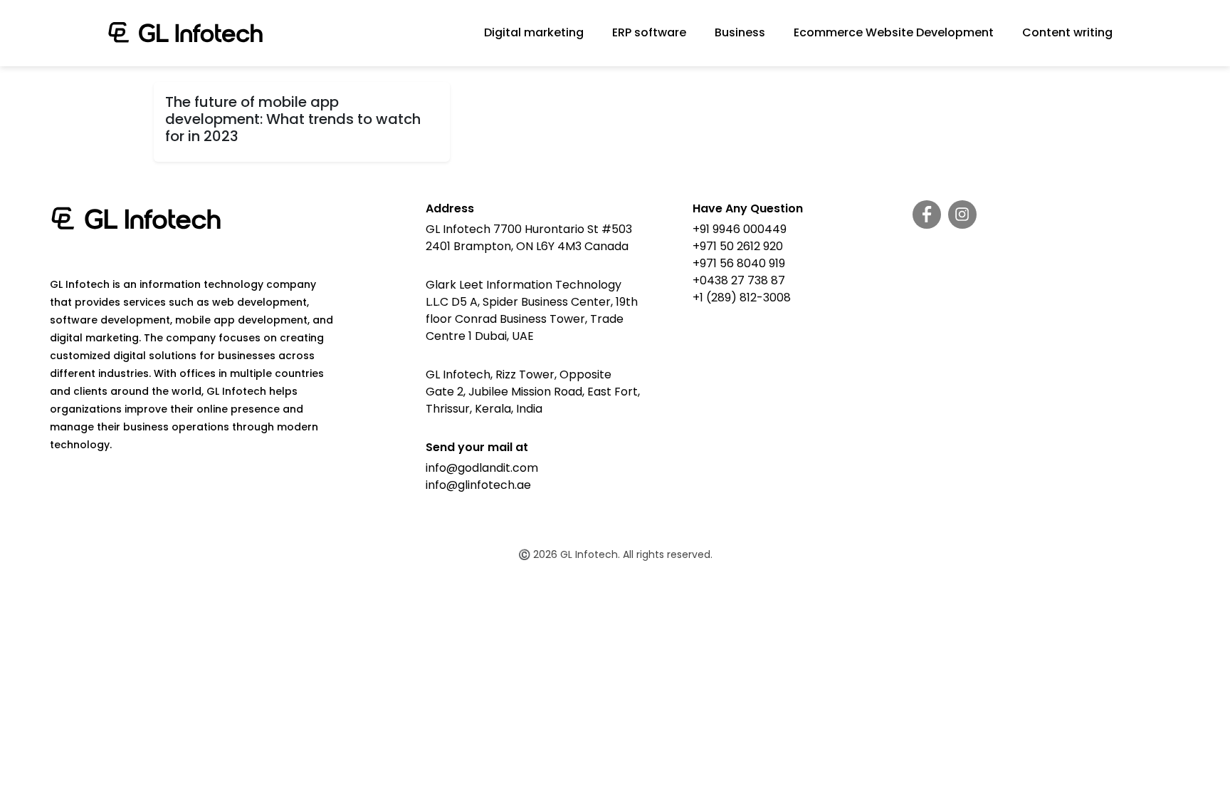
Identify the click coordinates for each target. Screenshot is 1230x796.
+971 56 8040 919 (739, 263)
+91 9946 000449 (740, 229)
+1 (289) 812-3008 (742, 297)
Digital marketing (534, 32)
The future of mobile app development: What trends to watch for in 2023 (293, 119)
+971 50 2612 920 (738, 246)
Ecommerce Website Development (894, 32)
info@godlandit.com (482, 468)
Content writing (1067, 32)
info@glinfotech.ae (478, 485)
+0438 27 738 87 (739, 280)
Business (740, 32)
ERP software (649, 32)
